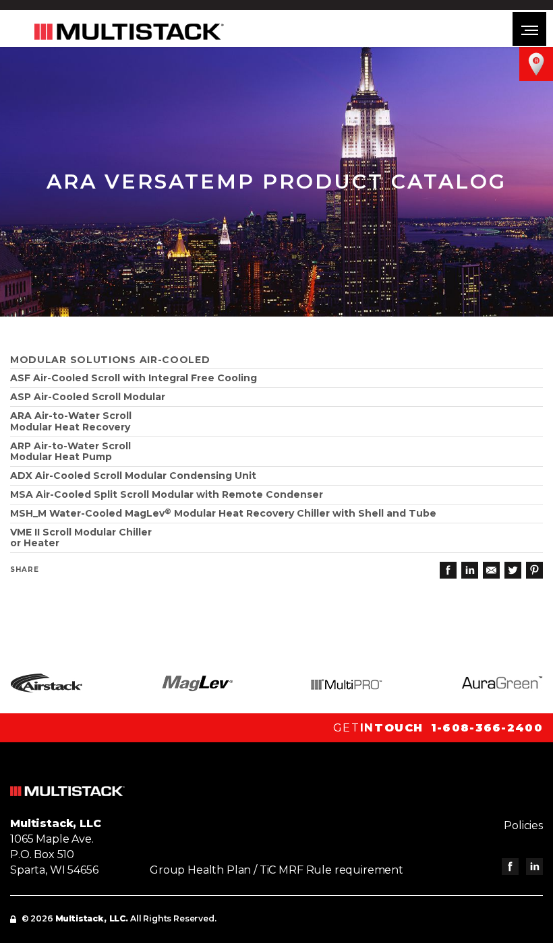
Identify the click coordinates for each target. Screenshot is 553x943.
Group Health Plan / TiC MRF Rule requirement (276, 870)
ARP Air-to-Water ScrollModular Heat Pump (70, 451)
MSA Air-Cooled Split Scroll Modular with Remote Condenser (166, 494)
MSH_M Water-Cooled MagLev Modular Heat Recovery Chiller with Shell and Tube (223, 513)
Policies (523, 825)
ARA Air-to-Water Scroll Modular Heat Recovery (71, 421)
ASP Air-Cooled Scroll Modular (87, 397)
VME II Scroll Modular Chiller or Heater (81, 538)
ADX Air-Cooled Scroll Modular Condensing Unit (133, 475)
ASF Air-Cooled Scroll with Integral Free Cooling (133, 378)
